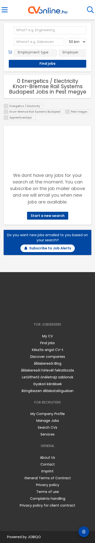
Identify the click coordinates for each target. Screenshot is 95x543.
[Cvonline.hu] (47, 8)
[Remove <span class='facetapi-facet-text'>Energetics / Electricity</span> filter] (6, 106)
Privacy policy (47, 484)
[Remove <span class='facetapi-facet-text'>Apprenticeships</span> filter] (6, 118)
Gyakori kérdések (47, 384)
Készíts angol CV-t (47, 349)
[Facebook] (36, 310)
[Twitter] (59, 310)
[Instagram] (44, 310)
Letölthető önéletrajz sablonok (47, 377)
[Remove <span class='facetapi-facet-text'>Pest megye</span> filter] (68, 112)
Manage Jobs (47, 420)
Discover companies (47, 356)
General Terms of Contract (47, 478)
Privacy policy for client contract (47, 505)
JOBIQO (34, 536)
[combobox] (50, 30)
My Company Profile (47, 413)
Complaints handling (47, 498)
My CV (47, 336)
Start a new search (48, 215)
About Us (47, 457)
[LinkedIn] (52, 310)
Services (47, 434)
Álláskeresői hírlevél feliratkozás (47, 370)
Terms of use (47, 491)
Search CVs (47, 427)
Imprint (47, 471)
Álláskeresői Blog (47, 363)
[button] (11, 52)
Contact (47, 464)
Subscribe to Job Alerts (50, 248)
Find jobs (47, 343)
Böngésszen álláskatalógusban (48, 390)
